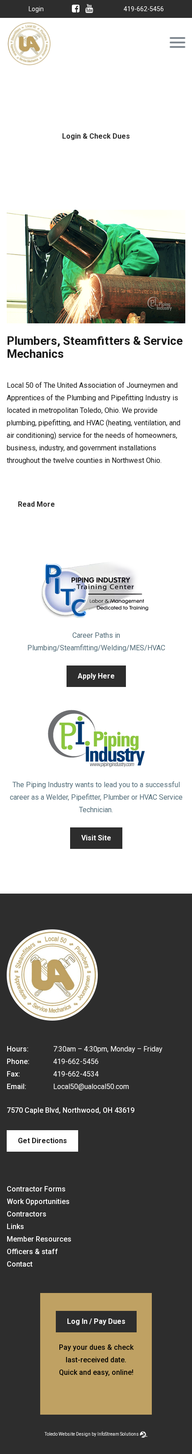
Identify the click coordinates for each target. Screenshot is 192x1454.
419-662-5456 (144, 9)
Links (15, 1226)
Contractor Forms (36, 1189)
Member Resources (39, 1239)
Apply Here (96, 676)
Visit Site (96, 838)
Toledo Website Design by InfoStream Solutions (92, 1434)
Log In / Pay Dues (96, 1321)
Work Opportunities (38, 1201)
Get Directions (42, 1140)
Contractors (26, 1214)
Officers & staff (32, 1251)
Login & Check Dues (96, 136)
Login (36, 9)
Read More (36, 504)
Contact (20, 1264)
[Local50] (29, 59)
